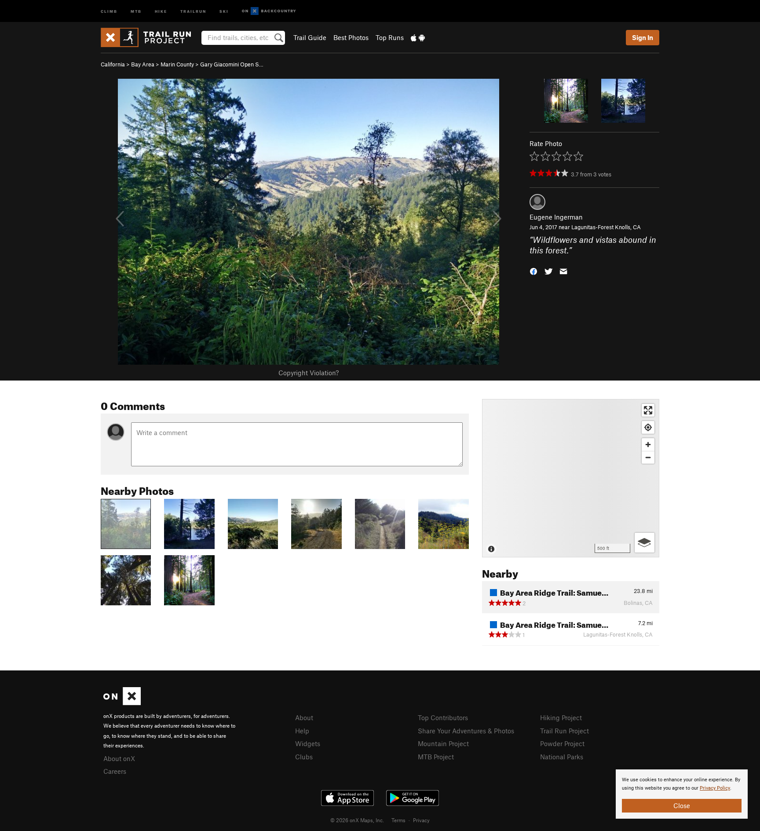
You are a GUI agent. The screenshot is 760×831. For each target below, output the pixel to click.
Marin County (177, 64)
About (304, 717)
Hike (161, 11)
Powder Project (562, 743)
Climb (109, 11)
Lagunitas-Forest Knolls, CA (606, 227)
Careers (114, 771)
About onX (119, 758)
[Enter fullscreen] (648, 410)
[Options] (644, 543)
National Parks (561, 757)
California (113, 64)
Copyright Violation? (308, 373)
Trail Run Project (564, 731)
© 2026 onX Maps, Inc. (357, 820)
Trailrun (193, 11)
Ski (224, 11)
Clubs (304, 757)
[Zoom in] (648, 444)
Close (681, 805)
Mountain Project (443, 743)
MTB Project (436, 757)
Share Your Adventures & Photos (466, 731)
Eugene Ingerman (556, 217)
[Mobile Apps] (418, 37)
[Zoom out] (648, 457)
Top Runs (390, 37)
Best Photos (351, 37)
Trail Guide (309, 37)
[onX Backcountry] (269, 11)
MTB (136, 11)
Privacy (421, 820)
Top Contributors (443, 717)
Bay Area (142, 64)
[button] (533, 271)
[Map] (570, 478)
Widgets (307, 743)
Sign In (642, 37)
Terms (398, 820)
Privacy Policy (715, 788)
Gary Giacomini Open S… (231, 64)
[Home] (150, 37)
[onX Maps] (122, 703)
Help (302, 731)
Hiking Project (561, 717)
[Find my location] (648, 427)
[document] (682, 794)
